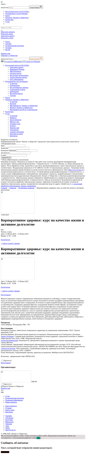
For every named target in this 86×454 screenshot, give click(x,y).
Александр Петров (8, 348)
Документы (14, 130)
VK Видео (9, 418)
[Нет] (41, 438)
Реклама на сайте (16, 134)
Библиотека (14, 91)
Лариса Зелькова (7, 336)
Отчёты (13, 126)
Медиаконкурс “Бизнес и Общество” (24, 106)
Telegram (8, 424)
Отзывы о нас (15, 124)
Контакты (13, 136)
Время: (4, 236)
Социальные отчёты (17, 89)
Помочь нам (5, 53)
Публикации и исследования (16, 14)
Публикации (15, 85)
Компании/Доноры (17, 69)
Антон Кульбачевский (9, 340)
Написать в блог (7, 38)
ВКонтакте (9, 422)
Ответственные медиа (18, 77)
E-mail (3, 155)
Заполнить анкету (8, 36)
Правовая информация (14, 400)
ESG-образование (16, 79)
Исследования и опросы (19, 87)
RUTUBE (9, 420)
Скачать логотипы (17, 132)
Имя (2, 146)
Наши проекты (11, 402)
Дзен (7, 426)
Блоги (7, 16)
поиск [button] (3, 4)
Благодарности (15, 120)
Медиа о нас (14, 122)
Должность (5, 153)
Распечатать (5, 240)
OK (38, 438)
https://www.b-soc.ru (75, 170)
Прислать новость (8, 32)
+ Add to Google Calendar (10, 243)
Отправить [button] (5, 452)
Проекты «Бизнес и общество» (17, 18)
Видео (7, 50)
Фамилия (4, 148)
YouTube (8, 416)
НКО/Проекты (15, 71)
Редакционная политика (14, 46)
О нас (7, 22)
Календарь (9, 20)
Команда (13, 118)
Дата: (3, 234)
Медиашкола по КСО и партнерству (24, 110)
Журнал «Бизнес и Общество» (21, 108)
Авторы (8, 44)
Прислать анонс (7, 34)
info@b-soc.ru (10, 430)
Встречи (13, 104)
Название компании (8, 150)
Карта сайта (9, 410)
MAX (7, 428)
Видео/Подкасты (16, 93)
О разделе (13, 83)
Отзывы (8, 48)
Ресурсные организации (19, 75)
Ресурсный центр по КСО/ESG (17, 12)
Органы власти (16, 73)
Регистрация (6, 295)
